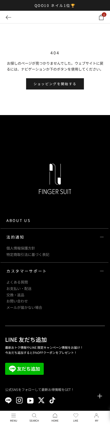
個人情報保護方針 (20, 248)
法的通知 (15, 237)
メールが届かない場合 (24, 307)
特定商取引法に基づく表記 (27, 254)
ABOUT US (18, 220)
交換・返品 (15, 294)
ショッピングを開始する (55, 83)
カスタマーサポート (26, 271)
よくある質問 (17, 282)
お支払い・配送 (18, 288)
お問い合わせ (17, 300)
